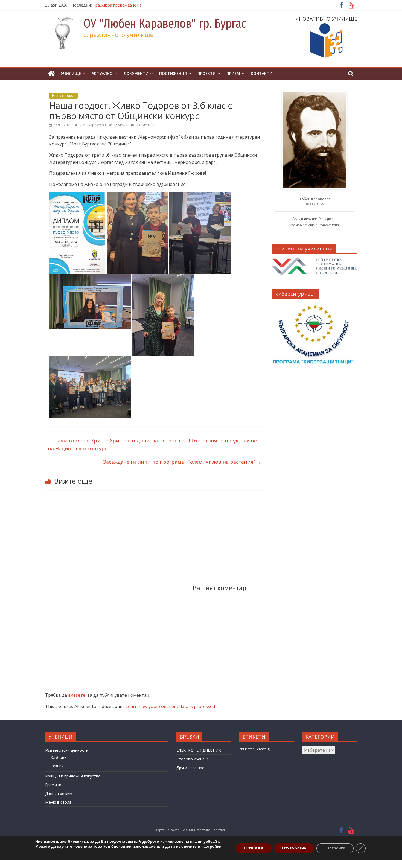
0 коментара (145, 125)
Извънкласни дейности (66, 750)
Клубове (58, 757)
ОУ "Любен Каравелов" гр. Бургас (164, 23)
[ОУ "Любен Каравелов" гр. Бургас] (51, 74)
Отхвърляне (294, 848)
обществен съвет (254, 749)
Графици (53, 784)
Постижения (173, 73)
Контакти (261, 73)
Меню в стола (58, 802)
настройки (211, 846)
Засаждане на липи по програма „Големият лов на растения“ (182, 462)
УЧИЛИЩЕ (71, 73)
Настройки (335, 848)
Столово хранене (192, 759)
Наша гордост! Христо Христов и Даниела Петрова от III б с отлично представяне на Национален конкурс (152, 444)
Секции (57, 765)
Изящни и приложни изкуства (72, 776)
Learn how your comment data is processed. (171, 706)
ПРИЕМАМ (254, 848)
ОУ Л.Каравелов (93, 125)
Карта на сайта (167, 830)
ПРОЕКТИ (206, 73)
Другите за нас (190, 767)
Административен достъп (204, 830)
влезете (76, 695)
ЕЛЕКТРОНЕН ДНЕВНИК (198, 750)
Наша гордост (63, 95)
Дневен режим (58, 793)
